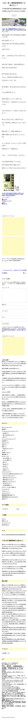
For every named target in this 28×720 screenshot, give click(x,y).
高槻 (3, 446)
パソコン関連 (6, 460)
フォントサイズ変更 (15, 688)
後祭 (23, 692)
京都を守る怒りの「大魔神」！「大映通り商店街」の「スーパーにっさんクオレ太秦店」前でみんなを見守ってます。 (14, 396)
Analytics (5, 433)
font (3, 663)
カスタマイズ (5, 493)
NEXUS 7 (5, 469)
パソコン (15, 686)
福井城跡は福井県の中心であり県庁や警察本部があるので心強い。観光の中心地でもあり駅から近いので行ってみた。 (14, 629)
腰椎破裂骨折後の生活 (7, 495)
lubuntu (4, 464)
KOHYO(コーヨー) (7, 448)
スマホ (4, 468)
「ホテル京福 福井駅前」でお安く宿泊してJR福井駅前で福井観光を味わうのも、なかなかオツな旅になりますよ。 (14, 635)
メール (5, 311)
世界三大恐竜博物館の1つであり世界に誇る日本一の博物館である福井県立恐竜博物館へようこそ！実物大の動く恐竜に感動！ (14, 641)
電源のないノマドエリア (8, 481)
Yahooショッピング (7, 200)
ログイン (4, 519)
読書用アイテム (5, 452)
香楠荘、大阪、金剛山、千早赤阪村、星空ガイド (14, 706)
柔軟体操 (20, 693)
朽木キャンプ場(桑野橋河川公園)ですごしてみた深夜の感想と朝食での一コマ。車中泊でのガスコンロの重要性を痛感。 (14, 403)
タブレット (13, 681)
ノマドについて (5, 471)
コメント (5, 287)
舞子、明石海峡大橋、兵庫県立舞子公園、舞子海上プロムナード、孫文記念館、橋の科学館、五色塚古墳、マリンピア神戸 (14, 702)
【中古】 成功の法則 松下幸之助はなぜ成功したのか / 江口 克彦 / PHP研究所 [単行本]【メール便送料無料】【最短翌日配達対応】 (13, 194)
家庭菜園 (4, 454)
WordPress (4, 674)
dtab (4, 462)
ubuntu (4, 466)
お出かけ (4, 442)
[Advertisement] (13, 226)
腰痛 (5, 700)
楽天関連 (4, 440)
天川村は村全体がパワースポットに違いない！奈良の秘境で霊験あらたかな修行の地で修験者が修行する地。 (14, 373)
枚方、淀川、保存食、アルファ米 (10, 693)
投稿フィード (5, 520)
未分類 (3, 498)
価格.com (5, 203)
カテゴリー (5, 680)
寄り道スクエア (6, 483)
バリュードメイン (7, 686)
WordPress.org (5, 524)
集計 (4, 437)
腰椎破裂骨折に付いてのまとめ (9, 497)
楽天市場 (5, 199)
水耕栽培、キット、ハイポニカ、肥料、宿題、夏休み (14, 697)
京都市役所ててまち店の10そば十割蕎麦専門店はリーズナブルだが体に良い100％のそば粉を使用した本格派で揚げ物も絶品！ (14, 573)
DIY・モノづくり (6, 427)
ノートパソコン (6, 683)
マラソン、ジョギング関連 (8, 487)
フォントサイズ (6, 688)
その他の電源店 (6, 485)
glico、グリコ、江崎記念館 (11, 663)
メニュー (14, 15)
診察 (7, 704)
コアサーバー (11, 680)
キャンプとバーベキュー (7, 438)
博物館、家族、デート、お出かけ (10, 692)
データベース (20, 681)
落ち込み (4, 704)
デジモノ (4, 456)
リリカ (21, 689)
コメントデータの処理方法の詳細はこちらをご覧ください (14, 330)
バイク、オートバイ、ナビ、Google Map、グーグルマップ (14, 684)
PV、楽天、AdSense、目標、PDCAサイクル (13, 668)
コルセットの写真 (6, 392)
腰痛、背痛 (10, 700)
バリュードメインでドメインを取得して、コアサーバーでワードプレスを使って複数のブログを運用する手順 (14, 387)
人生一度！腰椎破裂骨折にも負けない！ (14, 4)
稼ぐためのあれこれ (7, 435)
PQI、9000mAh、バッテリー (9, 664)
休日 (13, 691)
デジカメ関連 (6, 458)
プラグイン (4, 491)
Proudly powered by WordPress (8, 717)
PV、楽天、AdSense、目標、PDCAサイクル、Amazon (13, 672)
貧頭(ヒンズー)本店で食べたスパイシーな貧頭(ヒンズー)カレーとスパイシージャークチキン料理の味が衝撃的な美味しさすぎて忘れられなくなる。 (14, 363)
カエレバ (7, 197)
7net (4, 202)
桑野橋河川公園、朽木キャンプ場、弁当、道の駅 (13, 695)
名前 (4, 304)
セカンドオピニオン (6, 681)
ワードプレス (6, 691)
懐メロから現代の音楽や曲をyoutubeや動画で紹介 (13, 534)
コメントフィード (6, 522)
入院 (16, 691)
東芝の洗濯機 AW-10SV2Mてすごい (10, 368)
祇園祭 (4, 698)
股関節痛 (12, 698)
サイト (4, 317)
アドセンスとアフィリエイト (8, 431)
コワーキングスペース (8, 475)
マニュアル (4, 489)
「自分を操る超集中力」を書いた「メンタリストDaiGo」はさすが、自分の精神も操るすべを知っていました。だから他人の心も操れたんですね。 (14, 415)
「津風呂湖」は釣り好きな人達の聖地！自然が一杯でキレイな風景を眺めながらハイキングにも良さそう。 (14, 380)
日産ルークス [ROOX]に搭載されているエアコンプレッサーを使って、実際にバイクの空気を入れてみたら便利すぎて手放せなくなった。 (14, 615)
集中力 (11, 704)
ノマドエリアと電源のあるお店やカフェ (11, 473)
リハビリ (13, 689)
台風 (20, 692)
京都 (3, 444)
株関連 (3, 429)
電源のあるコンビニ (7, 479)
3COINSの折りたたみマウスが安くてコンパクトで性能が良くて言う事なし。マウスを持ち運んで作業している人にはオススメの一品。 (14, 561)
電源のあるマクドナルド (8, 477)
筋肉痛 (8, 698)
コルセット (19, 680)
